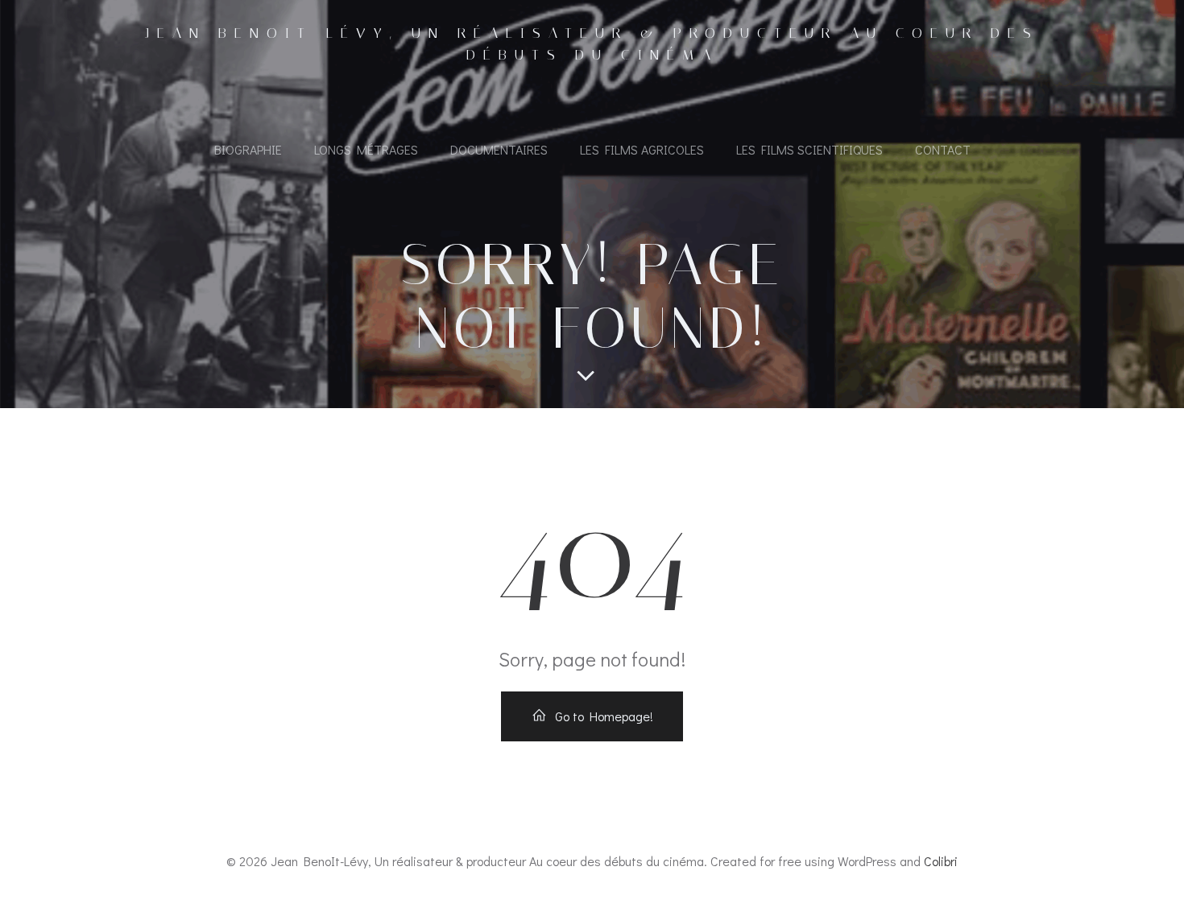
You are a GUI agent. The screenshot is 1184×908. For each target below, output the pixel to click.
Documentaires (499, 149)
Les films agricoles (642, 149)
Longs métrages (366, 149)
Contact (943, 149)
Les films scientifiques (809, 149)
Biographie (248, 149)
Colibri (941, 860)
